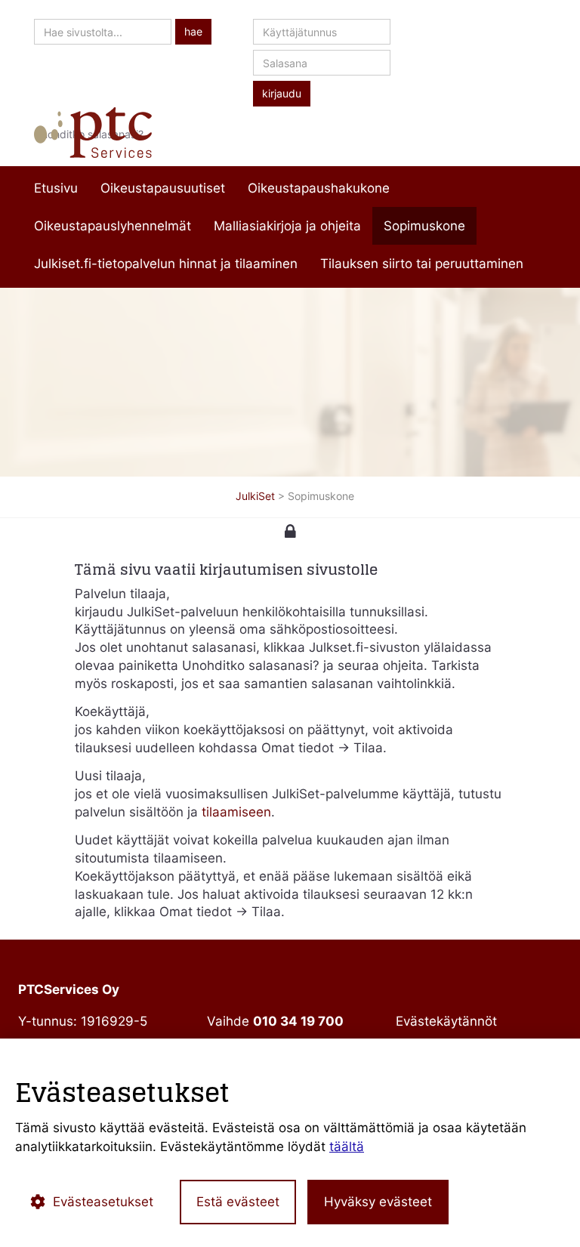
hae (193, 32)
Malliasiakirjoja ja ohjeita (287, 225)
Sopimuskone (424, 225)
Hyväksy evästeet (378, 1201)
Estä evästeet (237, 1201)
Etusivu (56, 188)
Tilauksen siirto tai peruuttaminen (421, 263)
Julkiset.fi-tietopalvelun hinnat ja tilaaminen (166, 263)
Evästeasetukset (103, 1201)
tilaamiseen (236, 812)
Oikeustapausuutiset (162, 188)
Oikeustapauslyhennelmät (112, 225)
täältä (346, 1146)
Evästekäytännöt (446, 1021)
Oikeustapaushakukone (319, 188)
